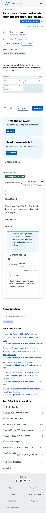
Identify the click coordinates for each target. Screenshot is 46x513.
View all (6, 468)
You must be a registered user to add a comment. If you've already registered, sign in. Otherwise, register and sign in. (22, 239)
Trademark (11, 501)
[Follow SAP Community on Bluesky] (21, 481)
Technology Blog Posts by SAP (17, 395)
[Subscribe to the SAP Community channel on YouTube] (25, 481)
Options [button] (42, 22)
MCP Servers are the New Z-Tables (17, 362)
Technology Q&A (10, 9)
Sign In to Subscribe (30, 21)
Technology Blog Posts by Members (19, 343)
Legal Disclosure (34, 494)
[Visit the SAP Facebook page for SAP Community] (17, 481)
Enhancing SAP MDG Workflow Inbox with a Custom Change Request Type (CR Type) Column (21, 375)
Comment (37, 108)
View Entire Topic (10, 172)
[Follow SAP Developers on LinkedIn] (29, 481)
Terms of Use (34, 488)
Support (34, 501)
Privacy (11, 488)
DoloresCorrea (16, 32)
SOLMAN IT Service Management (14, 53)
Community (17, 3)
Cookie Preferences (11, 507)
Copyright (11, 494)
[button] (23, 43)
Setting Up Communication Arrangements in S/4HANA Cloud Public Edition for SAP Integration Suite (20, 351)
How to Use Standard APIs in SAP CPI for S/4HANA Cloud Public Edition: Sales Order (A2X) (20, 337)
